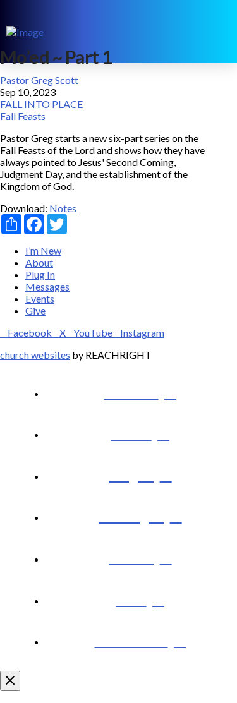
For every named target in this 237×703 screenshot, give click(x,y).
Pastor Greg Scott (39, 80)
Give (35, 310)
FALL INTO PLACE (41, 104)
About (39, 262)
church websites (35, 355)
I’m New (43, 250)
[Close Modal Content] (10, 681)
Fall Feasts (23, 116)
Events (39, 298)
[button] (222, 31)
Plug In (40, 274)
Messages (47, 286)
